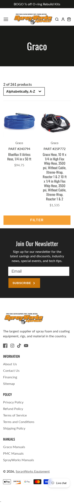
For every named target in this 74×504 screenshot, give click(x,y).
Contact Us (11, 370)
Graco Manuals (14, 447)
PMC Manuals (13, 453)
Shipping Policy (14, 428)
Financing (10, 377)
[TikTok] (19, 345)
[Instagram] (12, 345)
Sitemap (9, 383)
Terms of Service (15, 415)
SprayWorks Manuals (18, 460)
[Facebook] (5, 345)
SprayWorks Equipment (33, 471)
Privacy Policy (13, 402)
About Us (10, 364)
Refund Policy (13, 409)
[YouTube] (26, 345)
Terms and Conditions (18, 422)
